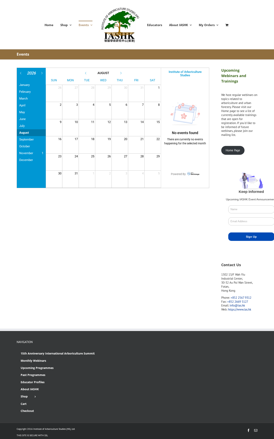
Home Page (233, 150)
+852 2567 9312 (241, 297)
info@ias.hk (237, 305)
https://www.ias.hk (239, 309)
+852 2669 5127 (237, 302)
